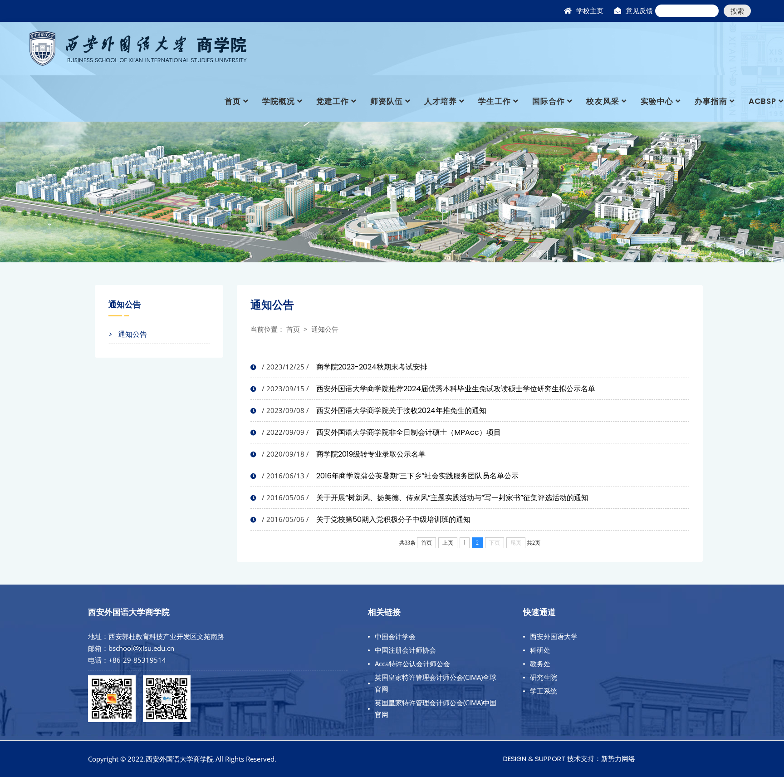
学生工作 (494, 101)
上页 (447, 542)
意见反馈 (639, 10)
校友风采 (602, 101)
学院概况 (278, 101)
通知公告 (324, 329)
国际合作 (548, 101)
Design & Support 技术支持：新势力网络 (569, 758)
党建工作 (332, 101)
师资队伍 (386, 101)
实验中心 (657, 101)
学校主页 (589, 10)
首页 (233, 101)
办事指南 (711, 101)
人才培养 (440, 101)
